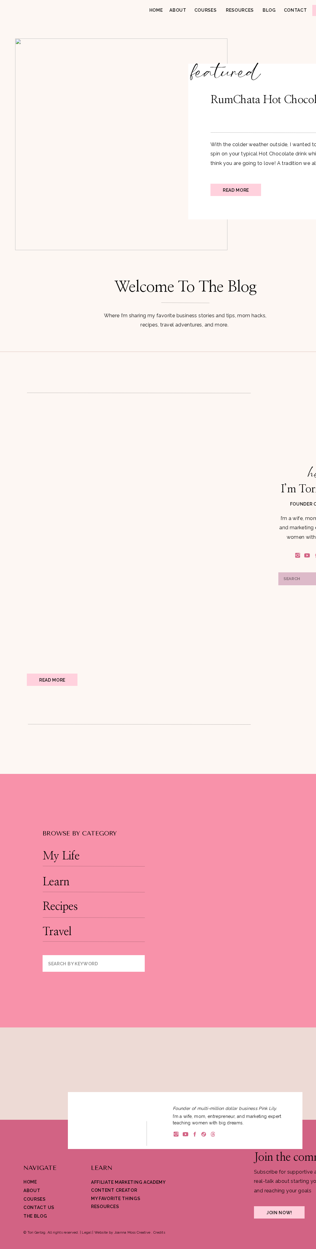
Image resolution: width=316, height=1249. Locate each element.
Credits (159, 1233)
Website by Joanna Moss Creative (122, 1233)
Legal (86, 1233)
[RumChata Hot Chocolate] (121, 144)
